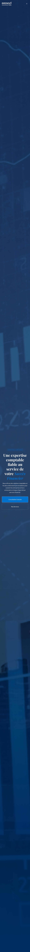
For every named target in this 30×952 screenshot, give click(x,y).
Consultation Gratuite (15, 499)
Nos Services (15, 506)
